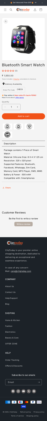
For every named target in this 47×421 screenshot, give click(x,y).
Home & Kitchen (12, 320)
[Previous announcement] (5, 3)
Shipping (16, 79)
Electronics (10, 332)
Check (20, 89)
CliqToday (13, 412)
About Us (9, 286)
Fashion (8, 326)
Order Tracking (12, 360)
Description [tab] (10, 143)
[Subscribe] (39, 382)
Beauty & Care (12, 338)
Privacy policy (39, 412)
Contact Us (10, 292)
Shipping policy (32, 416)
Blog (7, 304)
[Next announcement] (42, 3)
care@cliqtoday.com (21, 271)
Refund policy (25, 412)
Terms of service (17, 416)
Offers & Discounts (13, 366)
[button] (5, 10)
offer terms (19, 97)
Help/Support (11, 298)
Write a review (23, 224)
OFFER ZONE (11, 344)
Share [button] (8, 188)
